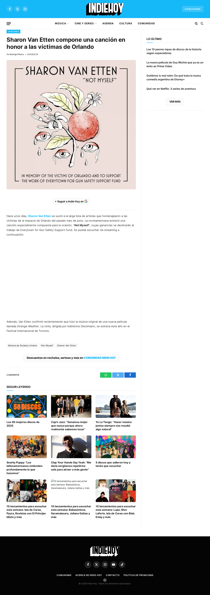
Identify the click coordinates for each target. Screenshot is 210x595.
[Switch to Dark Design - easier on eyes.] (201, 23)
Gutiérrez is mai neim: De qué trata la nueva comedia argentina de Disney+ (174, 77)
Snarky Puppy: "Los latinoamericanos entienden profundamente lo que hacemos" (24, 468)
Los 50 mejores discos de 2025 (23, 423)
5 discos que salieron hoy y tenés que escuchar (113, 464)
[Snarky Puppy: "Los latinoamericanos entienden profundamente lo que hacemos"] (27, 446)
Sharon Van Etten (66, 345)
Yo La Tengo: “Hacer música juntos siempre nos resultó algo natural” (114, 425)
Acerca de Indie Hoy (88, 575)
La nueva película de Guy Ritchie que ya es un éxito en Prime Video (175, 64)
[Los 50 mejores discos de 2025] (27, 406)
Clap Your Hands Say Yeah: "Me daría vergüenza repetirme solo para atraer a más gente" (71, 466)
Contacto (113, 575)
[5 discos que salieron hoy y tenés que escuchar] (116, 446)
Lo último (154, 39)
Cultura (125, 23)
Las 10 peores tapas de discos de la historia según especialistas (174, 51)
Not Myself (47, 345)
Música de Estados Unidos (22, 345)
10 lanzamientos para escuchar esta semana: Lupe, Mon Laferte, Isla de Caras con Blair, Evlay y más (116, 512)
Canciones (13, 31)
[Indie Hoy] (105, 9)
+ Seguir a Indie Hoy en (69, 201)
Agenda (108, 23)
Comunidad (193, 9)
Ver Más (175, 101)
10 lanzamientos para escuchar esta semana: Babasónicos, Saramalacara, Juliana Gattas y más (71, 512)
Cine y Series (84, 23)
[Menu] (9, 23)
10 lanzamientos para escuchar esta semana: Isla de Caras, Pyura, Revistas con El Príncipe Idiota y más (27, 512)
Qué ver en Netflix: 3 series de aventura (171, 88)
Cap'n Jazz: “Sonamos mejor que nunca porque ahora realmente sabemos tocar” (69, 425)
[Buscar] (196, 23)
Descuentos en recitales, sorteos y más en (71, 357)
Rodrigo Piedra (17, 54)
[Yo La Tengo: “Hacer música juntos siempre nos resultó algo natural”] (116, 406)
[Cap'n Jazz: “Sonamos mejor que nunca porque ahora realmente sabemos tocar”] (71, 406)
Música (60, 23)
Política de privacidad (138, 575)
